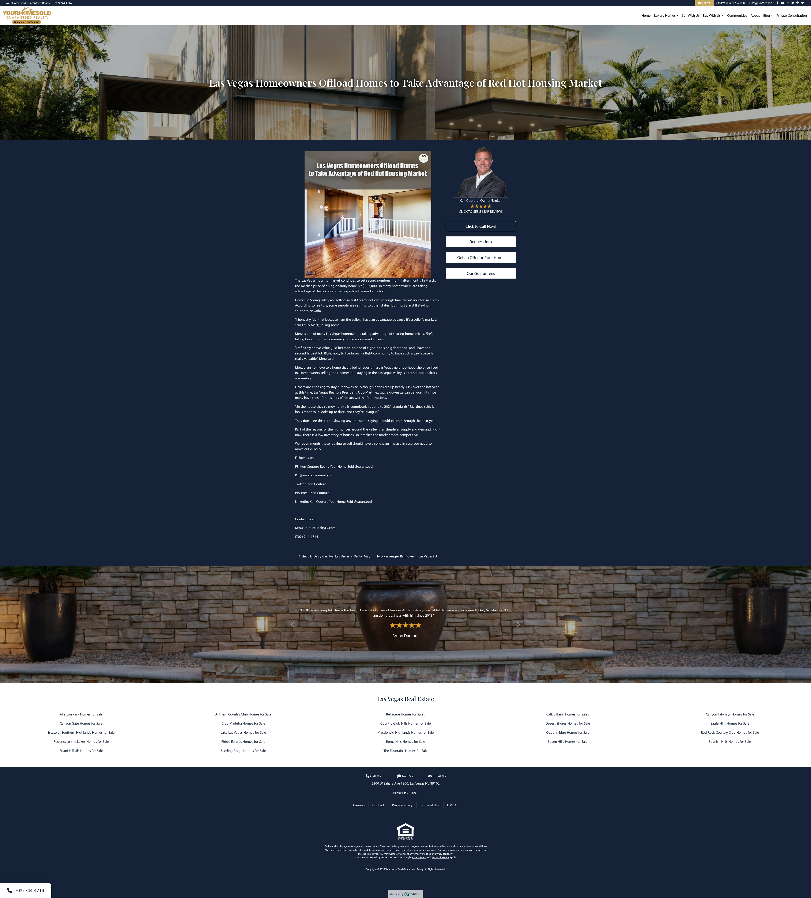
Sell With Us (690, 15)
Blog (766, 15)
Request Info (481, 241)
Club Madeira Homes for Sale (243, 723)
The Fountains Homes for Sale (406, 750)
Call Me (375, 776)
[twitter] (802, 3)
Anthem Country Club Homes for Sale (243, 714)
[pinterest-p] (797, 3)
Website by (404, 894)
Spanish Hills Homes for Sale (730, 741)
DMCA (452, 805)
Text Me (407, 776)
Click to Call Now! (480, 226)
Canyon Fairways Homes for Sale (730, 714)
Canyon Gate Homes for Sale (81, 723)
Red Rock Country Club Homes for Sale (730, 732)
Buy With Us (712, 15)
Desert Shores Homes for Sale (568, 723)
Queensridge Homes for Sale (567, 732)
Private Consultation (791, 15)
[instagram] (788, 3)
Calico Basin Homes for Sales (567, 714)
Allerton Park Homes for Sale (81, 714)
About (755, 15)
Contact (378, 805)
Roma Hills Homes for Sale (405, 741)
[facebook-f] (777, 3)
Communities (737, 15)
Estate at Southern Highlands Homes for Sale (81, 732)
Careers (359, 805)
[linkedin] (793, 3)
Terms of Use (430, 805)
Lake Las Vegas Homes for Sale (243, 732)
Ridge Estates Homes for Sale (243, 741)
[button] (292, 624)
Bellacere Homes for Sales (405, 714)
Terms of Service (440, 857)
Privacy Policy (402, 805)
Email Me (439, 776)
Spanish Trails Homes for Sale (81, 750)
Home (646, 15)
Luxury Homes (665, 15)
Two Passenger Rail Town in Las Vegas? (406, 556)
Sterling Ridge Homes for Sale (243, 750)
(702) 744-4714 (63, 3)
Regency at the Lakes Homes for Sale (81, 741)
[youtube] (782, 3)
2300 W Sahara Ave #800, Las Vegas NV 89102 (744, 3)
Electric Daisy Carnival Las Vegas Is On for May (335, 556)
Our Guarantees (481, 273)
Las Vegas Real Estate (405, 699)
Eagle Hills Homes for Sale (729, 723)
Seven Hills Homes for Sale (568, 741)
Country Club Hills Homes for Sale (405, 723)
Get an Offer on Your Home (481, 257)
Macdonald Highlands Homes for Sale (405, 732)
